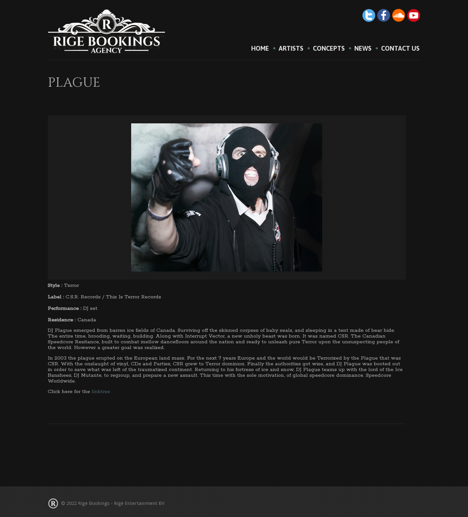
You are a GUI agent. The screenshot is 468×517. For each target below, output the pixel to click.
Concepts (329, 48)
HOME (260, 48)
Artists (291, 48)
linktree (101, 391)
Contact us (400, 48)
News (363, 48)
